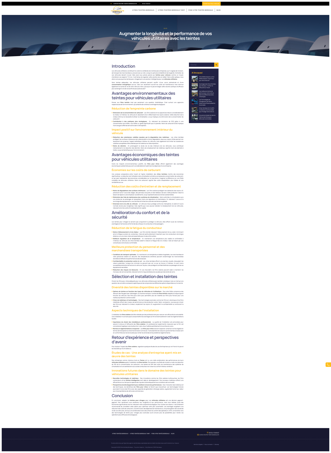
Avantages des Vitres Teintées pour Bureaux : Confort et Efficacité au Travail (207, 85)
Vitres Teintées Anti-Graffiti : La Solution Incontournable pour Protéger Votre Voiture (207, 109)
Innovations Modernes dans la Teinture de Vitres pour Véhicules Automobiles (207, 117)
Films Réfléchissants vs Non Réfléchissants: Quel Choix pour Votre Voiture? (206, 78)
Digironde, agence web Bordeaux (132, 443)
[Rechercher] (216, 65)
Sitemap (217, 444)
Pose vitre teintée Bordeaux (200, 10)
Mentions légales (198, 444)
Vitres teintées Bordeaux (143, 10)
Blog (219, 10)
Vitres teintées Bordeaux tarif (171, 10)
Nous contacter (209, 444)
